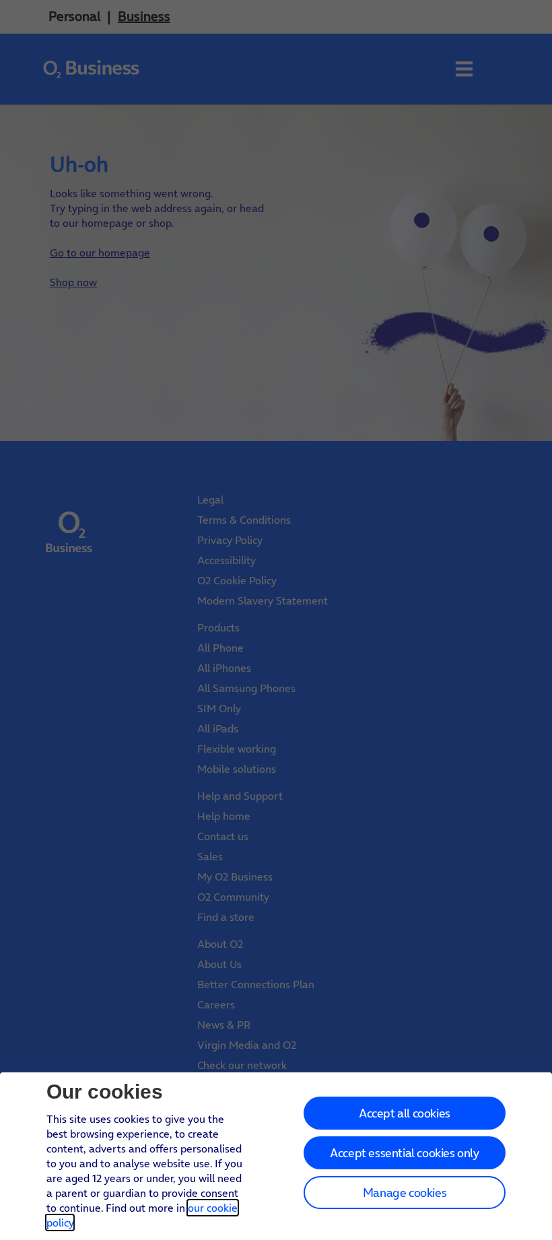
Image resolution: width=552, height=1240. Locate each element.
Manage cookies (404, 1192)
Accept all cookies (404, 1113)
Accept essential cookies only (404, 1152)
